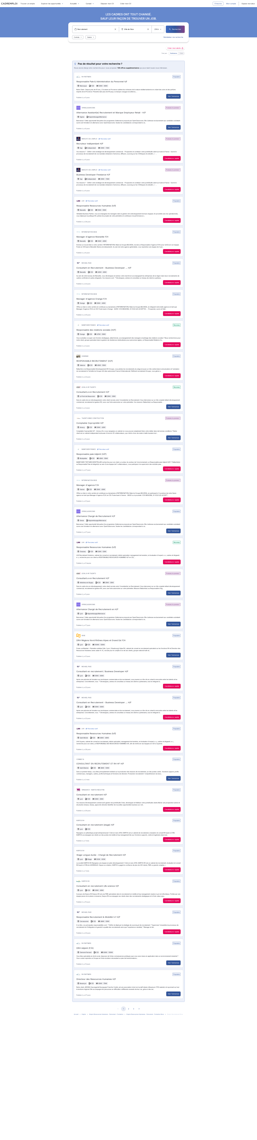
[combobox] (95, 29)
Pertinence (173, 53)
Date (181, 53)
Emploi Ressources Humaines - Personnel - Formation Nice (145, 1014)
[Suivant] (139, 1008)
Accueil (76, 1014)
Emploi (84, 1014)
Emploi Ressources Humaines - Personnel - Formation (106, 1014)
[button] (115, 29)
